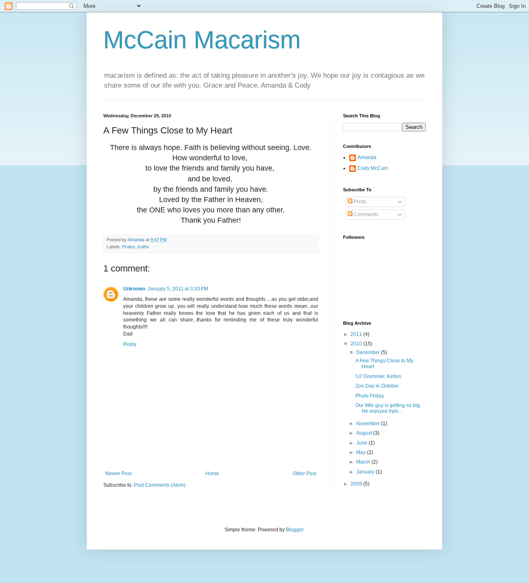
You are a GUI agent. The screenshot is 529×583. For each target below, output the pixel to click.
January (366, 472)
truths (143, 246)
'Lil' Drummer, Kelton (378, 376)
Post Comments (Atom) (160, 485)
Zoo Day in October (377, 386)
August (364, 433)
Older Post (304, 473)
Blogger (294, 530)
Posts (359, 202)
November (368, 423)
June (362, 443)
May (361, 452)
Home (212, 473)
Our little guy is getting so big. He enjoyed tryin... (388, 408)
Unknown (134, 289)
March (364, 462)
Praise (128, 246)
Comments (365, 214)
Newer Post (118, 473)
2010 (356, 344)
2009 (356, 484)
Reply (129, 344)
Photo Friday (369, 396)
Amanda (366, 157)
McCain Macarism (202, 40)
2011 (356, 334)
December (368, 352)
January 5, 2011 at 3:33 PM (178, 289)
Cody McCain (372, 168)
